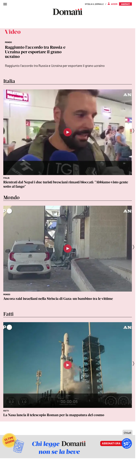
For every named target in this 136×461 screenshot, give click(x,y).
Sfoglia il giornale (94, 4)
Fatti (6, 410)
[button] (134, 131)
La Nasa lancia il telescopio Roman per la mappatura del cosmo (53, 415)
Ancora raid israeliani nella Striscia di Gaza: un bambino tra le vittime (58, 299)
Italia (6, 178)
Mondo (6, 294)
